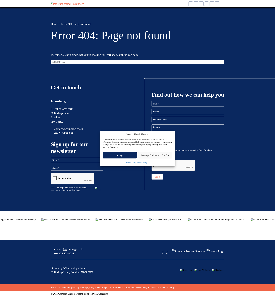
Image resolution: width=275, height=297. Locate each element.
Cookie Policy (131, 163)
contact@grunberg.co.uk (68, 128)
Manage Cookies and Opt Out (155, 155)
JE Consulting (102, 294)
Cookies (162, 287)
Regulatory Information (112, 287)
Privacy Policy (142, 163)
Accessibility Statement (146, 287)
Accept (119, 155)
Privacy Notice (79, 287)
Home (54, 23)
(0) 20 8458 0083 (64, 133)
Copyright (129, 287)
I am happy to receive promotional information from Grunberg (71, 189)
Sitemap (170, 287)
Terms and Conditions (61, 287)
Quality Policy (93, 287)
